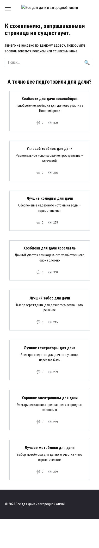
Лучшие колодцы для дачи (49, 198)
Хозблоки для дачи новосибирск (50, 98)
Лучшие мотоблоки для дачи (49, 447)
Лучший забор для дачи (49, 298)
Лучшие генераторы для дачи (49, 348)
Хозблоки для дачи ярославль (50, 248)
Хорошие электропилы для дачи (50, 397)
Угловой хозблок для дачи (49, 148)
